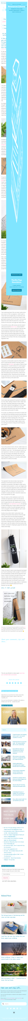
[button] (14, 1012)
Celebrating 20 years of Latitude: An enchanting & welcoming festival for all (19, 793)
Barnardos (11, 364)
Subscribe (5, 877)
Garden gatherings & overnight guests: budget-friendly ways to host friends (19, 765)
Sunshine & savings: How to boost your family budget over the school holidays (19, 779)
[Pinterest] (17, 1008)
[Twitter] (10, 1008)
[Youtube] (14, 1008)
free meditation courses (14, 503)
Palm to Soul (14, 326)
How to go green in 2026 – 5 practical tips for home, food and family (13, 979)
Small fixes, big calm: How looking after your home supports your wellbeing (13, 937)
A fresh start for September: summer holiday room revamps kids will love (19, 772)
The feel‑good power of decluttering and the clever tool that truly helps (13, 916)
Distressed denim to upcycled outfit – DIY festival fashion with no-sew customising (19, 743)
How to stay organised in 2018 (10, 849)
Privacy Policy (19, 998)
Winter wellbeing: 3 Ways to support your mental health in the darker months (12, 958)
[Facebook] (7, 1008)
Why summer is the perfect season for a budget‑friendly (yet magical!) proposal (19, 758)
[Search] (25, 730)
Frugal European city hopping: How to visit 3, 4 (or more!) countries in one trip (20, 736)
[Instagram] (20, 1008)
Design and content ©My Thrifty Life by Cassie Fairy (14, 1018)
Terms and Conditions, (11, 998)
